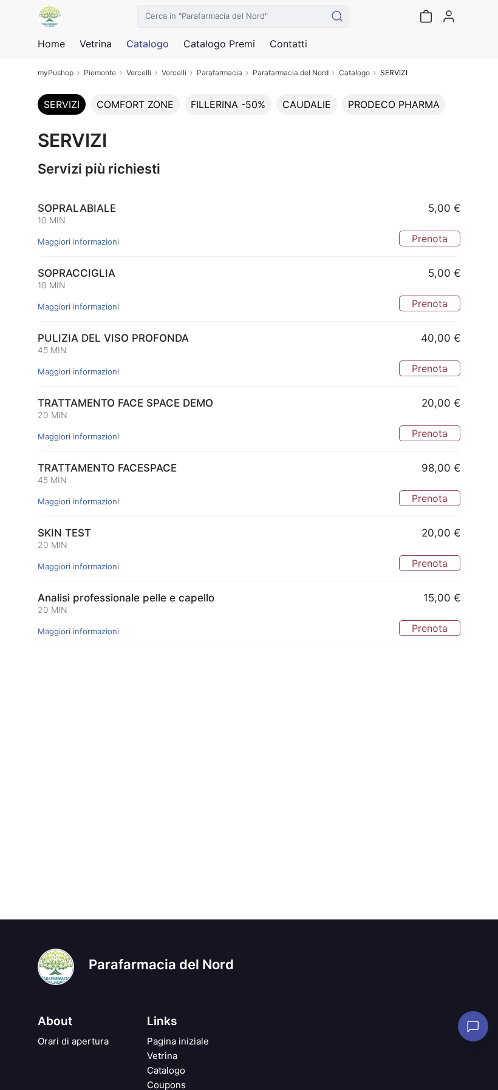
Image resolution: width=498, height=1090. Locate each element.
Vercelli (138, 72)
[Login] (448, 16)
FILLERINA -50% (228, 104)
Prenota (430, 238)
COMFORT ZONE (135, 104)
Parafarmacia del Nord (291, 72)
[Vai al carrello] (425, 16)
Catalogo (147, 44)
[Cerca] (337, 16)
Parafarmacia (219, 72)
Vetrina (162, 1055)
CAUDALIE (306, 104)
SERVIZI (62, 104)
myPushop (55, 72)
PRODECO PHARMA (394, 104)
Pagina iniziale (178, 1041)
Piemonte (100, 72)
